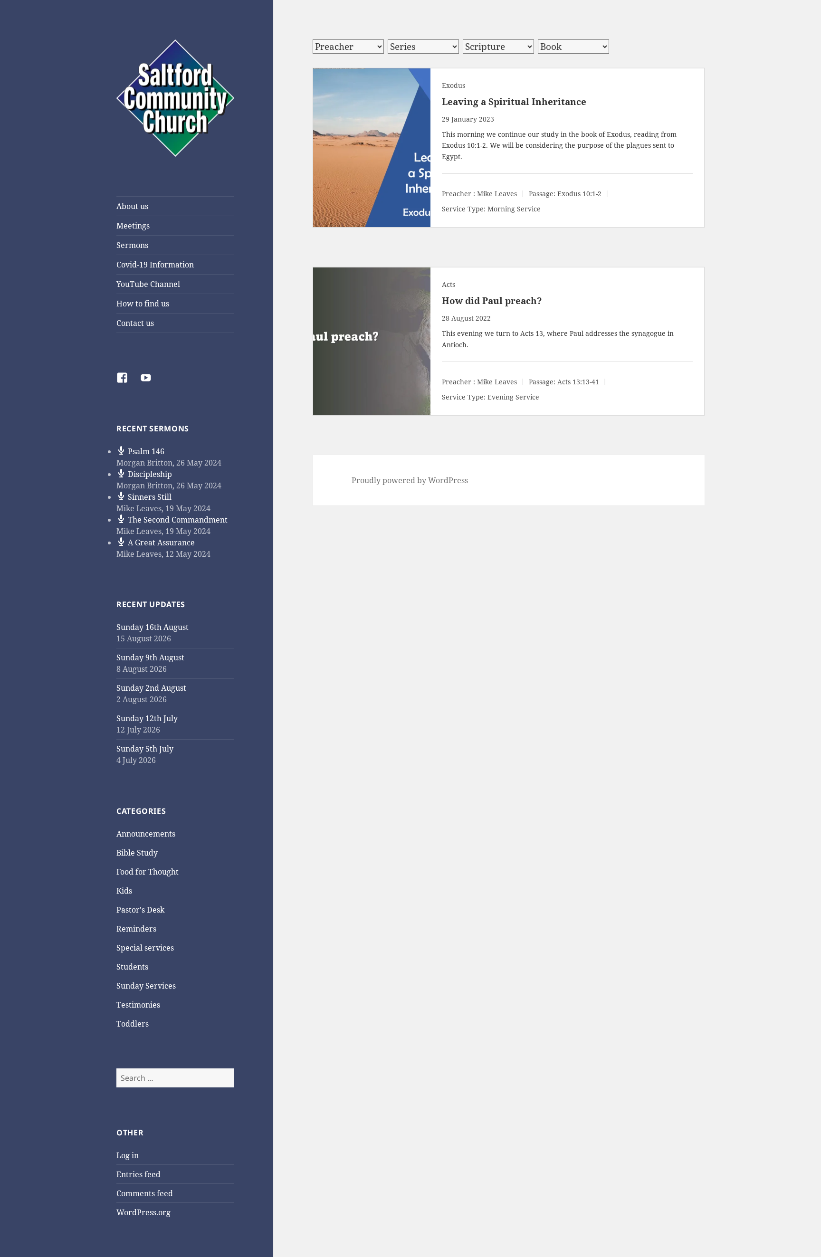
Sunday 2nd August (151, 688)
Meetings (133, 225)
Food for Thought (147, 872)
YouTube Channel (148, 284)
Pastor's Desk (140, 910)
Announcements (145, 833)
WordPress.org (143, 1212)
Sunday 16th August (152, 627)
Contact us (135, 323)
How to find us (142, 303)
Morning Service (514, 209)
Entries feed (138, 1174)
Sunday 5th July (144, 748)
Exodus (453, 85)
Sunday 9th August (150, 657)
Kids (124, 891)
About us (132, 206)
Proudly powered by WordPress (410, 480)
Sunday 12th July (147, 718)
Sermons (132, 245)
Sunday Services (146, 986)
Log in (127, 1155)
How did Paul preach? (492, 301)
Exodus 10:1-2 (464, 145)
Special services (145, 948)
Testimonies (138, 1005)
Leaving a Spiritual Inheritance (514, 101)
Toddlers (132, 1024)
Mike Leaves (497, 194)
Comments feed (144, 1193)
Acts (448, 284)
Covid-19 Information (155, 264)
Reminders (136, 929)
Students (132, 967)
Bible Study (137, 853)
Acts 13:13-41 (578, 382)
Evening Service (513, 397)
